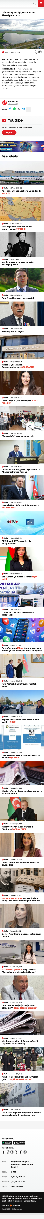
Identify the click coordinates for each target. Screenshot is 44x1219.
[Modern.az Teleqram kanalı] (12, 1152)
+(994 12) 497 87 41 (18, 1176)
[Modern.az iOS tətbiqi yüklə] (19, 1143)
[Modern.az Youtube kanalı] (16, 1152)
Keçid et (9, 132)
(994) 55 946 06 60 (18, 1181)
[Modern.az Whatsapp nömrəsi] (20, 1152)
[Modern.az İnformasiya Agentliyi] (10, 1133)
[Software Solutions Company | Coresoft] (15, 1205)
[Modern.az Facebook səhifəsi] (3, 1152)
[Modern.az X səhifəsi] (25, 1152)
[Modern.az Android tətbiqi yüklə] (7, 1143)
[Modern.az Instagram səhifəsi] (7, 1152)
